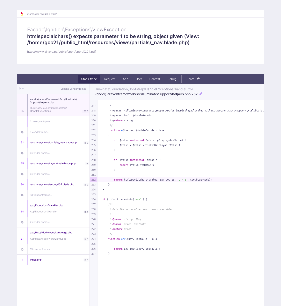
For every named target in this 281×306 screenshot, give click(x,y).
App (125, 79)
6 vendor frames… (40, 152)
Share (191, 79)
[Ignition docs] (24, 14)
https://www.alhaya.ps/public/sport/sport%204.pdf (61, 51)
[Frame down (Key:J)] (23, 89)
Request (109, 79)
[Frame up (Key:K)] (20, 89)
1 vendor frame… (39, 131)
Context (154, 79)
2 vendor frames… (40, 222)
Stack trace (89, 79)
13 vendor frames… (41, 194)
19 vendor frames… (41, 249)
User (139, 79)
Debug (171, 79)
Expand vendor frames (73, 88)
